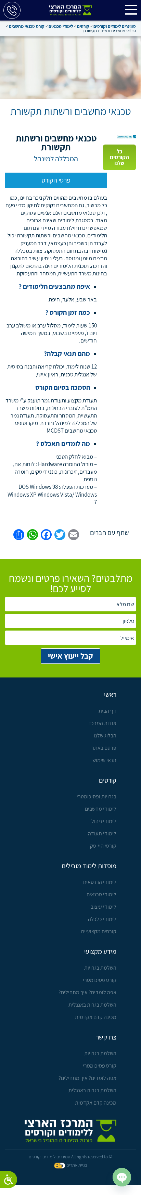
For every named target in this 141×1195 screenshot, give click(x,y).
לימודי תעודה (102, 833)
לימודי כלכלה (102, 919)
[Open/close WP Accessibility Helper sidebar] (8, 1179)
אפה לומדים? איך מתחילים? (87, 992)
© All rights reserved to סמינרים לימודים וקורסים (70, 1157)
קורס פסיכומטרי (99, 980)
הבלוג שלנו (105, 735)
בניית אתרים (76, 1165)
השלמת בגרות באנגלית (92, 1004)
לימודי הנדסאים (99, 882)
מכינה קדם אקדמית (95, 1017)
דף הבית (107, 710)
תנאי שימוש (104, 760)
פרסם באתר (103, 747)
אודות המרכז (102, 723)
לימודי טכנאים (101, 894)
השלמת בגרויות (100, 967)
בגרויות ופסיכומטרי (96, 796)
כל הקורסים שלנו (119, 157)
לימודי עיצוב (103, 906)
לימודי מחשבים (100, 808)
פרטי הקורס (55, 180)
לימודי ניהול (103, 821)
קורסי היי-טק (103, 845)
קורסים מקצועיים (98, 931)
